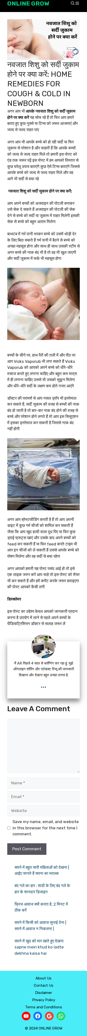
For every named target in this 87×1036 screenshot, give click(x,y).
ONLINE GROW (28, 3)
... (43, 685)
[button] (72, 3)
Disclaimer (43, 993)
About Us (43, 978)
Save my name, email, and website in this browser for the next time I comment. (46, 827)
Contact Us (43, 985)
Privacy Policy (43, 1000)
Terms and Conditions (43, 1007)
